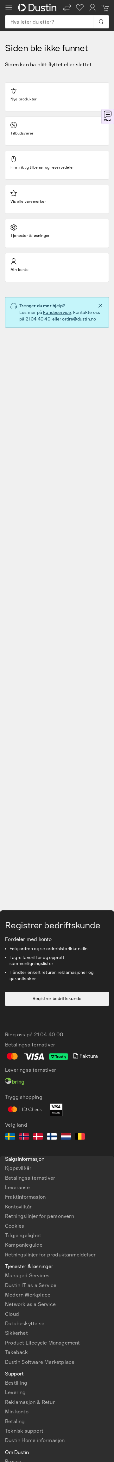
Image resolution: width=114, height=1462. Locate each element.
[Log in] (92, 7)
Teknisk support (24, 1431)
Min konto (16, 1412)
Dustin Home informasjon (35, 1440)
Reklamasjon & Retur (30, 1402)
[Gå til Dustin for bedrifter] (38, 7)
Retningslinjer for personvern (39, 1216)
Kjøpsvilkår (18, 1168)
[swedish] (10, 1137)
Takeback (16, 1352)
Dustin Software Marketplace (39, 1362)
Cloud (12, 1314)
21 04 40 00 (48, 1035)
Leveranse (17, 1187)
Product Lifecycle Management (42, 1343)
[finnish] (52, 1137)
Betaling (15, 1421)
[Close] (100, 306)
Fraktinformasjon (25, 1197)
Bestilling (16, 1383)
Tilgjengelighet (23, 1235)
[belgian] (80, 1137)
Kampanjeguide (24, 1245)
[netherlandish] (66, 1137)
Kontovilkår (18, 1207)
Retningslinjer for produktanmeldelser (50, 1255)
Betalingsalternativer (30, 1178)
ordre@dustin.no (79, 319)
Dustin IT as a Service (30, 1285)
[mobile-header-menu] (9, 7)
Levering (15, 1392)
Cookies (14, 1226)
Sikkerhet (16, 1333)
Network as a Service (30, 1304)
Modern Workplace (27, 1295)
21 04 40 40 (38, 319)
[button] (67, 7)
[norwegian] (24, 1137)
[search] (101, 21)
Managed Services (27, 1276)
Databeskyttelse (24, 1324)
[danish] (38, 1137)
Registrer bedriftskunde (57, 998)
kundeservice (57, 312)
